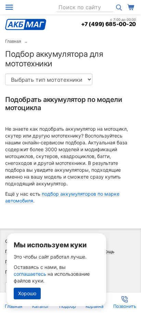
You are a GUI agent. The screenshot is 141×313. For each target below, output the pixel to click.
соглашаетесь (30, 274)
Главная (13, 41)
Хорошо (27, 293)
